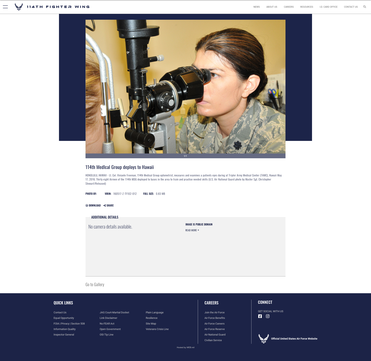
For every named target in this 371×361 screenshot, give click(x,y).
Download (94, 205)
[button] (4, 7)
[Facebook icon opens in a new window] (260, 316)
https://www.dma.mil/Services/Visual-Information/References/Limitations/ (219, 249)
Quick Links (63, 303)
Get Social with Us (270, 311)
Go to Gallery (95, 284)
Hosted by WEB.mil (185, 347)
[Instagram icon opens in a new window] (267, 316)
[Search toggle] (365, 7)
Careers (211, 303)
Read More (192, 230)
